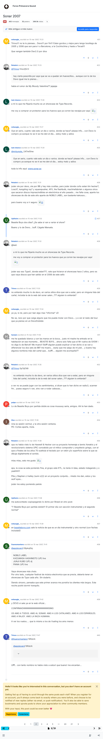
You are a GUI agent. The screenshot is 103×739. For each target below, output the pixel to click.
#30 (98, 309)
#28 (98, 241)
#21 (98, 39)
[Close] (97, 686)
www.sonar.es (34, 168)
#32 (98, 365)
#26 (98, 182)
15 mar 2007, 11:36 (32, 402)
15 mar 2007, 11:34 (36, 309)
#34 (98, 420)
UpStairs (14, 219)
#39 (98, 599)
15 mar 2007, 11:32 (35, 219)
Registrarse (11, 714)
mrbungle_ (15, 39)
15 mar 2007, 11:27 (36, 127)
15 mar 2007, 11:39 (36, 524)
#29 (98, 288)
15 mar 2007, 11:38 (31, 420)
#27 (98, 219)
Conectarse (23, 714)
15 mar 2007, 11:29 (37, 148)
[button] (3, 735)
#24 (98, 127)
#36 (98, 498)
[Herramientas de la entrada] (98, 58)
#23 (98, 100)
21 (72, 724)
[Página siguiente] (78, 724)
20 (65, 724)
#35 (98, 441)
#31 (98, 335)
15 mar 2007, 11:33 (33, 288)
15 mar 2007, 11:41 (40, 544)
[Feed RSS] (47, 21)
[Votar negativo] (93, 58)
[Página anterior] (25, 724)
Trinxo (13, 288)
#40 (98, 635)
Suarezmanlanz (17, 544)
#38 (98, 544)
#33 (98, 402)
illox (13, 420)
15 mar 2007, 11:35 (34, 335)
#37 (98, 524)
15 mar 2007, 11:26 (37, 100)
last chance (16, 100)
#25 (98, 148)
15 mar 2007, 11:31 (34, 182)
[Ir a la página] (59, 724)
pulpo (13, 402)
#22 (98, 65)
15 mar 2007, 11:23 (36, 39)
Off (5, 21)
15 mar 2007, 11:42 (36, 599)
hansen (14, 335)
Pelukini (14, 65)
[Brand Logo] (7, 6)
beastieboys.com (22, 527)
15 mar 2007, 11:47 (33, 635)
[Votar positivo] (84, 58)
